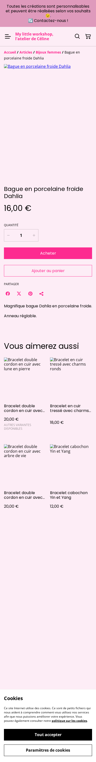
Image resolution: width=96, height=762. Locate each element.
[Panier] (88, 36)
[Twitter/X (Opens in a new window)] (19, 293)
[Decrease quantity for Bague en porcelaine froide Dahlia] (8, 235)
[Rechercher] (77, 36)
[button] (17, 170)
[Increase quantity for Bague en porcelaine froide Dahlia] (34, 235)
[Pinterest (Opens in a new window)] (30, 293)
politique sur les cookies (69, 721)
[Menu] (7, 36)
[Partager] (41, 293)
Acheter (48, 253)
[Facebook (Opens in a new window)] (7, 293)
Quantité (11, 225)
